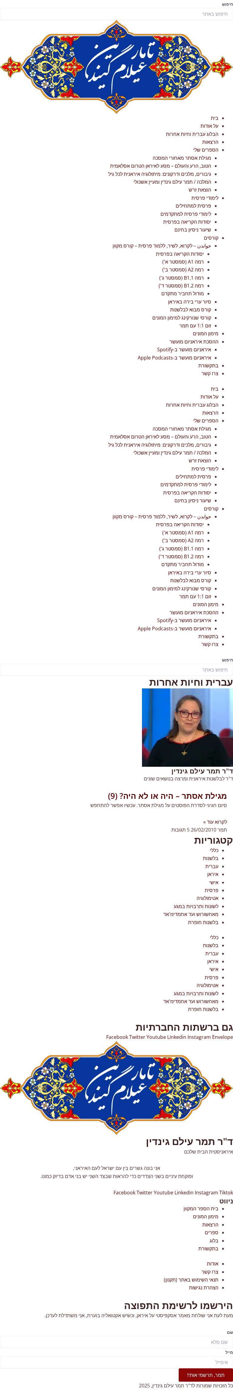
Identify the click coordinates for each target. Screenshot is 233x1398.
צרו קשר (209, 373)
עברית (211, 866)
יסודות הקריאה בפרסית (187, 221)
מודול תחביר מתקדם (182, 293)
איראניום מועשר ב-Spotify (184, 349)
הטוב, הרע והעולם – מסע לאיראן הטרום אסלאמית (160, 165)
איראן (212, 874)
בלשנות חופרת (203, 922)
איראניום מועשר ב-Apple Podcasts (174, 357)
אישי (213, 882)
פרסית (211, 890)
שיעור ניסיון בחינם (192, 229)
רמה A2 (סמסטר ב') (183, 269)
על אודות (209, 126)
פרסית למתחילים (193, 205)
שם (230, 1332)
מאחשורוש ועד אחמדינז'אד (190, 914)
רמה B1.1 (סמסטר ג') (181, 277)
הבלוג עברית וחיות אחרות (192, 134)
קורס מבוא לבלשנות (190, 309)
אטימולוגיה (207, 898)
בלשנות (210, 858)
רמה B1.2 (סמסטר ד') (181, 285)
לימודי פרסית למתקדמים (185, 214)
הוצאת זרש (200, 189)
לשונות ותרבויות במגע (196, 906)
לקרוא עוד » (215, 822)
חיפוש (227, 4)
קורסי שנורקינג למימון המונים (181, 317)
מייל (229, 1352)
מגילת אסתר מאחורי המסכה (182, 158)
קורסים (211, 238)
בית (214, 118)
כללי (214, 850)
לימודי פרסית (204, 198)
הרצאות (210, 142)
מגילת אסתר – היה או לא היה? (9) (167, 795)
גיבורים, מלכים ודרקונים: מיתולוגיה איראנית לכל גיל (159, 174)
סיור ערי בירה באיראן (189, 301)
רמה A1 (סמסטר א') (183, 261)
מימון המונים (205, 333)
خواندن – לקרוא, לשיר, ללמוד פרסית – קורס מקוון (162, 245)
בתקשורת (208, 365)
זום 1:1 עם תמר (195, 325)
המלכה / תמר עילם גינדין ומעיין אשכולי (172, 182)
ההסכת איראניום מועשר (194, 341)
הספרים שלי (205, 149)
